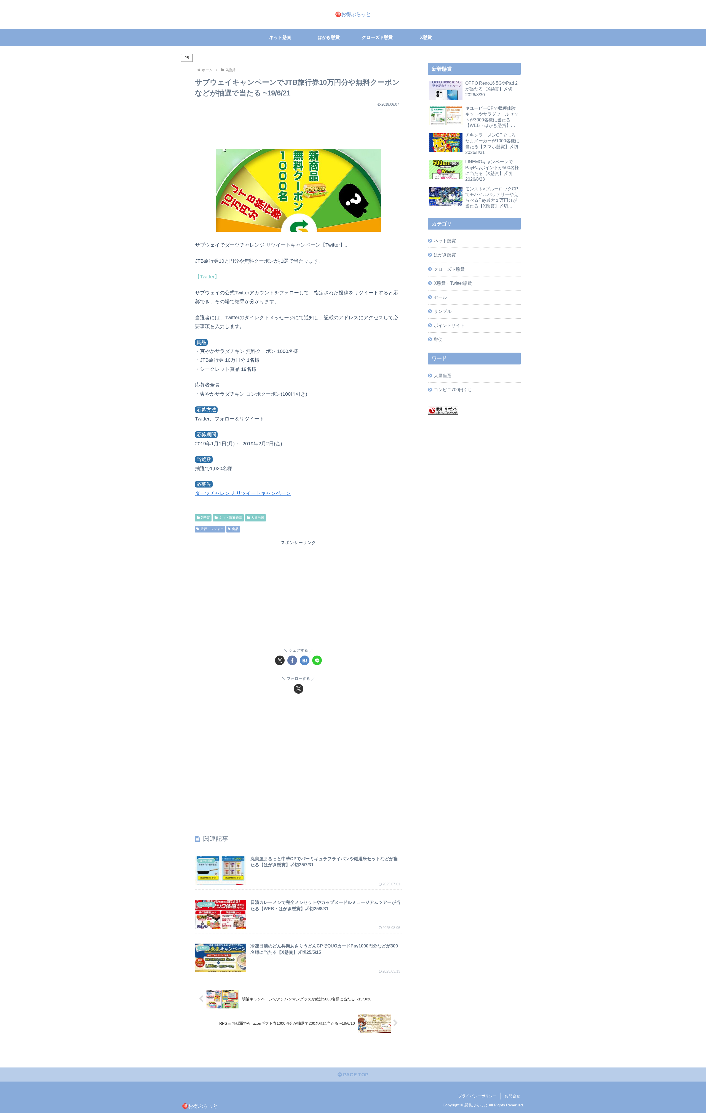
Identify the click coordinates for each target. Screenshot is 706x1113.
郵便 (438, 339)
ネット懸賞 (445, 240)
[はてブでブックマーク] (304, 660)
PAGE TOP (355, 1074)
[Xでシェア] (280, 660)
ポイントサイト (449, 325)
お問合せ (512, 1096)
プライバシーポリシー (477, 1096)
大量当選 (257, 518)
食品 (235, 529)
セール (440, 297)
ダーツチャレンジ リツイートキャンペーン (243, 493)
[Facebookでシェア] (292, 660)
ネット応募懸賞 (230, 518)
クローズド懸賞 (449, 269)
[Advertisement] (298, 125)
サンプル (442, 311)
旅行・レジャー (212, 529)
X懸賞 (205, 518)
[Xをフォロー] (298, 689)
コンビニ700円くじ (453, 389)
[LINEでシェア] (317, 660)
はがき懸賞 (445, 254)
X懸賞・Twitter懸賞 (453, 283)
